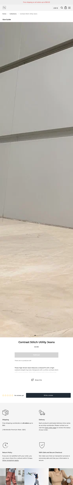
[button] (69, 481)
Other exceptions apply (10, 460)
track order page (50, 427)
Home (4, 14)
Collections (13, 14)
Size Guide (7, 19)
